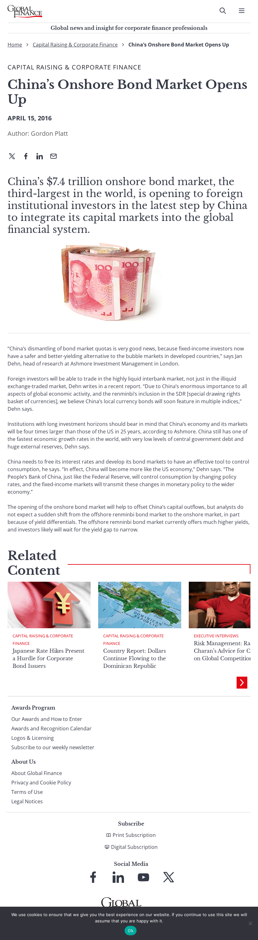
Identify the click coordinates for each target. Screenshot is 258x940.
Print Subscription (134, 835)
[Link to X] (168, 877)
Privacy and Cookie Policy (41, 782)
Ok (130, 930)
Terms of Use (27, 792)
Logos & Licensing (32, 737)
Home (15, 44)
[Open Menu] (241, 10)
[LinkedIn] (42, 157)
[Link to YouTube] (143, 877)
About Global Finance (36, 773)
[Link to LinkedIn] (118, 877)
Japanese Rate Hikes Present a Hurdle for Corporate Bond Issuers (48, 658)
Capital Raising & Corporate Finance (75, 44)
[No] (250, 923)
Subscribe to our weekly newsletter (52, 747)
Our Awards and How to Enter (46, 719)
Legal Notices (27, 801)
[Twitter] (14, 157)
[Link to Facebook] (93, 877)
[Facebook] (28, 157)
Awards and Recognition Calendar (51, 728)
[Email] (56, 157)
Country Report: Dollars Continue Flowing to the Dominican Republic (134, 658)
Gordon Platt (49, 133)
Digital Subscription (134, 847)
